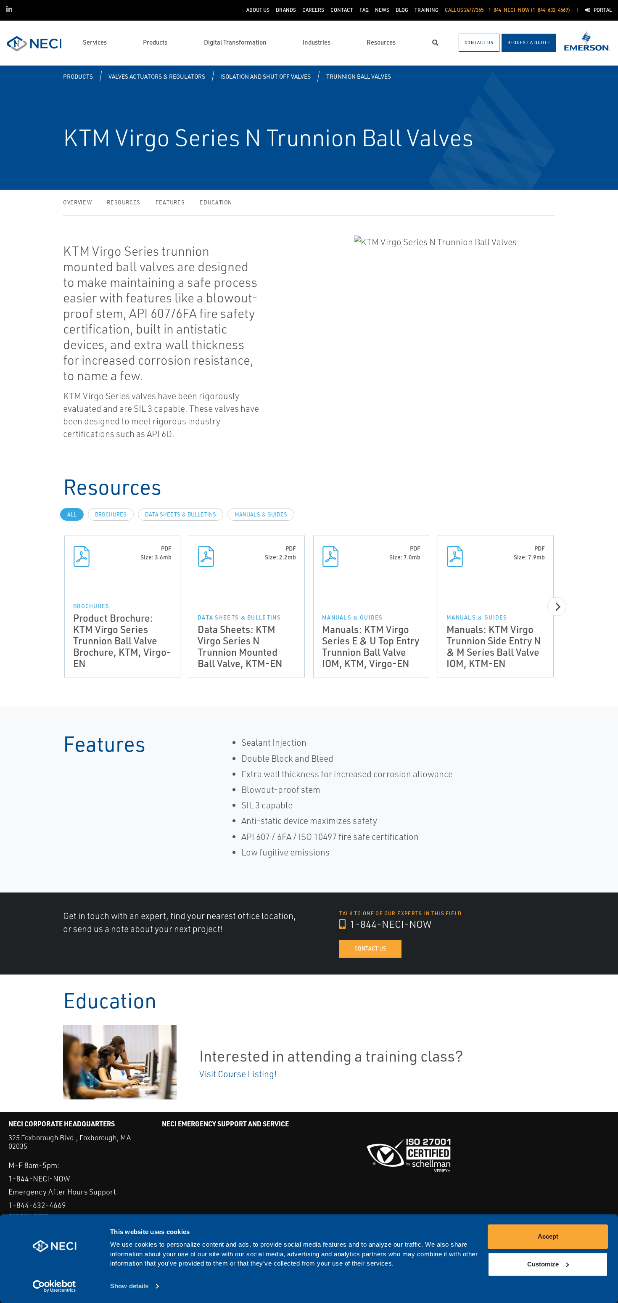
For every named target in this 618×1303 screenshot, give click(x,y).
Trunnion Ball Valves (358, 76)
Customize (543, 1264)
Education (216, 202)
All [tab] (72, 514)
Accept (548, 1236)
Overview (77, 202)
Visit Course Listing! (238, 1073)
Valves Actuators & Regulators (156, 76)
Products (78, 76)
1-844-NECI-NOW (390, 924)
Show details (129, 1286)
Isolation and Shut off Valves (265, 76)
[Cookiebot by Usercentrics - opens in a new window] (54, 1286)
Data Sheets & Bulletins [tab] (180, 514)
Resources (123, 202)
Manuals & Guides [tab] (261, 514)
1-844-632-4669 (37, 1205)
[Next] (556, 606)
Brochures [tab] (111, 514)
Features (170, 202)
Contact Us (370, 948)
